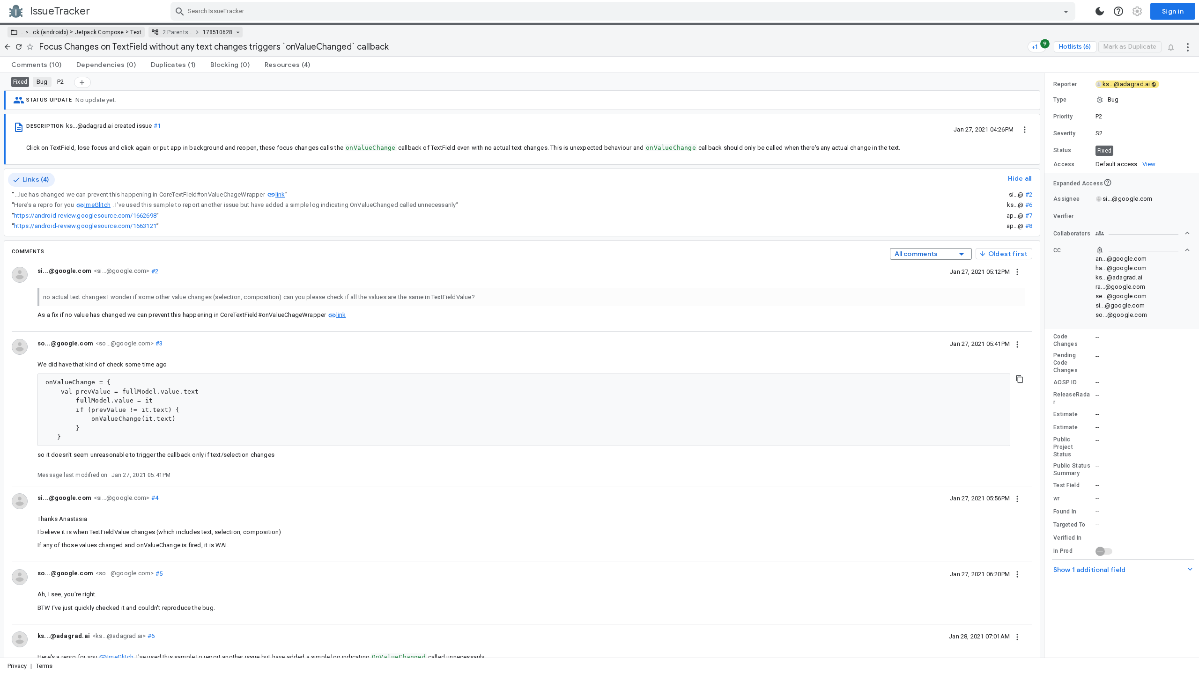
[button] (26, 32)
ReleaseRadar (1071, 398)
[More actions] (1187, 46)
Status (1062, 150)
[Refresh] (18, 46)
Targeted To (1069, 524)
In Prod (1063, 551)
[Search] (179, 11)
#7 (1028, 215)
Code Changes (1065, 340)
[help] (1118, 11)
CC (1057, 250)
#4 (153, 497)
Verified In (1067, 538)
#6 (1028, 204)
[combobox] (624, 11)
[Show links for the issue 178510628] (238, 32)
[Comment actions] (1017, 271)
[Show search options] (1066, 11)
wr (1056, 498)
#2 (1028, 194)
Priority (1063, 116)
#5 (158, 573)
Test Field (1066, 485)
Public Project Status (1063, 447)
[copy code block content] (1019, 379)
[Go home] (7, 46)
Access (1064, 164)
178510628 (217, 32)
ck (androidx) (50, 32)
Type (1059, 99)
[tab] (36, 65)
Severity (1064, 133)
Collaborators (1071, 233)
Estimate (1065, 414)
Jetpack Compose (99, 32)
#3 (158, 343)
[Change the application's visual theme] (1099, 11)
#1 (157, 125)
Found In (1064, 511)
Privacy (17, 665)
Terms (44, 665)
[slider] (1046, 365)
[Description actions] (1024, 129)
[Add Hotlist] (82, 82)
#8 (1028, 225)
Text (135, 32)
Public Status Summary (1071, 469)
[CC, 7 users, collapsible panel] (1142, 250)
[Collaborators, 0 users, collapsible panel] (1142, 233)
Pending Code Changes (1065, 363)
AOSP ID (1065, 382)
